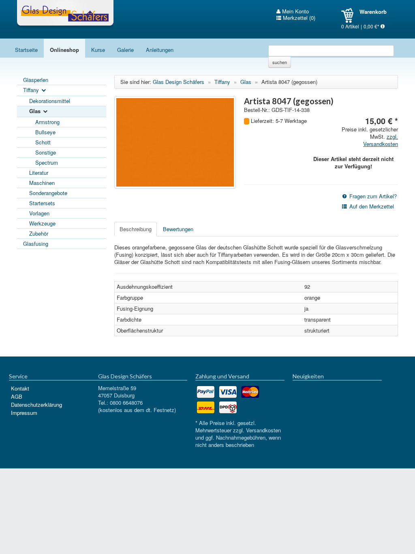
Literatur (38, 172)
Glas (35, 111)
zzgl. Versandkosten (380, 140)
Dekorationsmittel (49, 101)
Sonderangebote (48, 193)
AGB (16, 396)
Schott (43, 142)
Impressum (24, 413)
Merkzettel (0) (298, 18)
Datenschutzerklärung (36, 404)
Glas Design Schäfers (65, 14)
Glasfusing (35, 243)
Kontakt (20, 388)
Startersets (42, 203)
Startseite (26, 50)
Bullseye (45, 132)
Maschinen (42, 183)
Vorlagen (39, 213)
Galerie (125, 50)
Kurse (98, 50)
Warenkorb (350, 15)
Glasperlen (35, 80)
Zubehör (38, 233)
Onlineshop (64, 50)
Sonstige (45, 152)
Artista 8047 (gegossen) (289, 82)
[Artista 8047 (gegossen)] (175, 142)
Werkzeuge (42, 223)
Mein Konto (294, 11)
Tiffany (32, 90)
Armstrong (47, 122)
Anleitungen (159, 50)
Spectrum (46, 162)
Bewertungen (178, 229)
